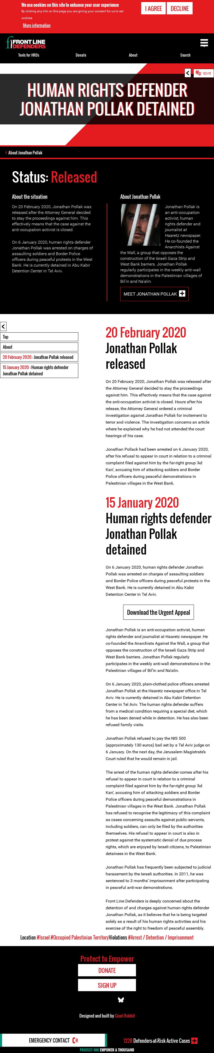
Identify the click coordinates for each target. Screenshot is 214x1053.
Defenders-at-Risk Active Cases (157, 1040)
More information (37, 25)
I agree (153, 8)
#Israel (43, 937)
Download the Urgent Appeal (158, 612)
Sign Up (107, 985)
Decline (180, 8)
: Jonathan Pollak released (38, 357)
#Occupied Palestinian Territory (80, 937)
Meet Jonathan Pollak (150, 294)
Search (185, 55)
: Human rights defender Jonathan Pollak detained (35, 370)
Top (5, 337)
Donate (81, 55)
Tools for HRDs (28, 55)
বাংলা (207, 72)
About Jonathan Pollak (25, 152)
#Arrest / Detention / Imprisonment (161, 937)
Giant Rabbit (125, 1016)
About (7, 347)
